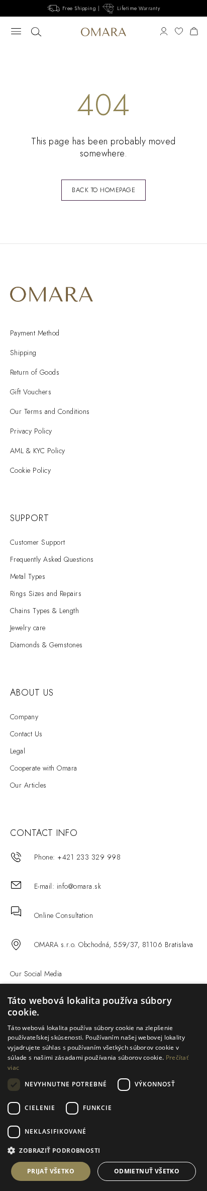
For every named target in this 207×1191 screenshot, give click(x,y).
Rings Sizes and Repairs (45, 593)
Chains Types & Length (44, 611)
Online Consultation (63, 915)
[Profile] (164, 32)
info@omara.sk (79, 886)
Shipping (23, 353)
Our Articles (28, 785)
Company (24, 717)
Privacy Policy (31, 431)
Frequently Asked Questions (51, 559)
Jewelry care (28, 628)
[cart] (194, 32)
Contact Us (26, 734)
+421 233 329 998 (89, 857)
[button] (103, 1151)
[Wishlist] (179, 32)
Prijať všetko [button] (50, 1171)
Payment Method (35, 333)
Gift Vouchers (30, 392)
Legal (17, 751)
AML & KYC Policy (37, 451)
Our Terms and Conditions (50, 411)
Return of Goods (34, 372)
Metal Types (27, 576)
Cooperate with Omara (43, 768)
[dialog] (103, 1087)
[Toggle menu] (16, 32)
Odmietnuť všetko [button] (146, 1171)
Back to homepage (103, 190)
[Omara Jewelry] (104, 32)
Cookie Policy (30, 470)
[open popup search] (36, 32)
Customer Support (37, 542)
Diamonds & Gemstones (46, 645)
